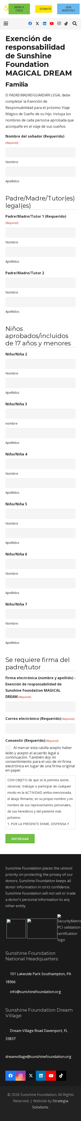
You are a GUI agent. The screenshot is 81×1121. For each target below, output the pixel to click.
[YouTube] (51, 23)
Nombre (11, 162)
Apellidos (12, 181)
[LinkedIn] (44, 23)
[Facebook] (30, 23)
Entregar (20, 838)
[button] (6, 23)
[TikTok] (66, 23)
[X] (37, 23)
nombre (11, 423)
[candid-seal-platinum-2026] (16, 928)
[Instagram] (59, 23)
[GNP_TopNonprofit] (42, 929)
